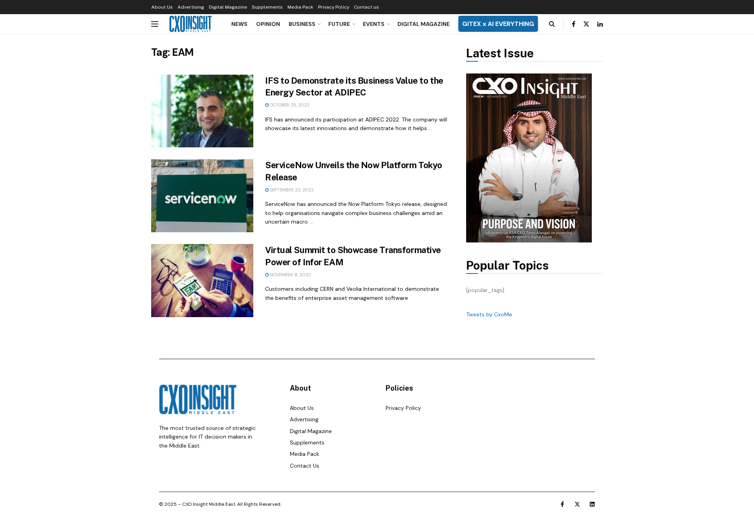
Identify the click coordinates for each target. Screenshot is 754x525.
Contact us (366, 7)
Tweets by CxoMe (489, 314)
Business (302, 24)
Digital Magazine (228, 7)
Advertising (191, 7)
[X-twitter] (577, 504)
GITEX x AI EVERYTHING (498, 24)
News (239, 24)
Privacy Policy (333, 7)
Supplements (267, 7)
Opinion (268, 24)
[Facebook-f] (562, 504)
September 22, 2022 (291, 190)
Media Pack (300, 7)
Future (339, 24)
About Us (162, 7)
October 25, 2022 (289, 105)
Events (373, 24)
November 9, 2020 (290, 274)
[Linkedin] (592, 504)
